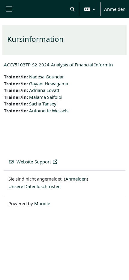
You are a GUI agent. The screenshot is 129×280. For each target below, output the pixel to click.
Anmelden (114, 9)
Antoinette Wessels (48, 111)
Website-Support (33, 162)
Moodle (42, 203)
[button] (73, 9)
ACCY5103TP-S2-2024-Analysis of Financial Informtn (58, 65)
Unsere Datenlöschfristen (34, 186)
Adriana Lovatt (44, 90)
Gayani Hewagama (48, 84)
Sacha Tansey (42, 104)
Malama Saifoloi (45, 97)
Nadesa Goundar (46, 77)
